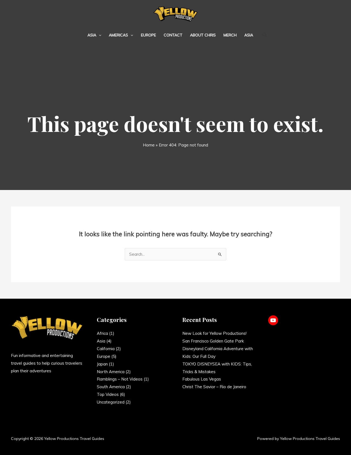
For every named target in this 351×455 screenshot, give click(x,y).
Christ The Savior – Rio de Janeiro (214, 386)
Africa (102, 333)
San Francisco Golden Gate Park (213, 341)
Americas (118, 35)
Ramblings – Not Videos (120, 379)
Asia (91, 35)
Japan (102, 364)
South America (111, 386)
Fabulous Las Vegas (201, 379)
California (106, 348)
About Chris (203, 35)
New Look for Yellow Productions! (214, 333)
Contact (173, 35)
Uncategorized (110, 402)
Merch (230, 35)
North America (110, 371)
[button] (98, 35)
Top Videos (108, 394)
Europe (148, 35)
